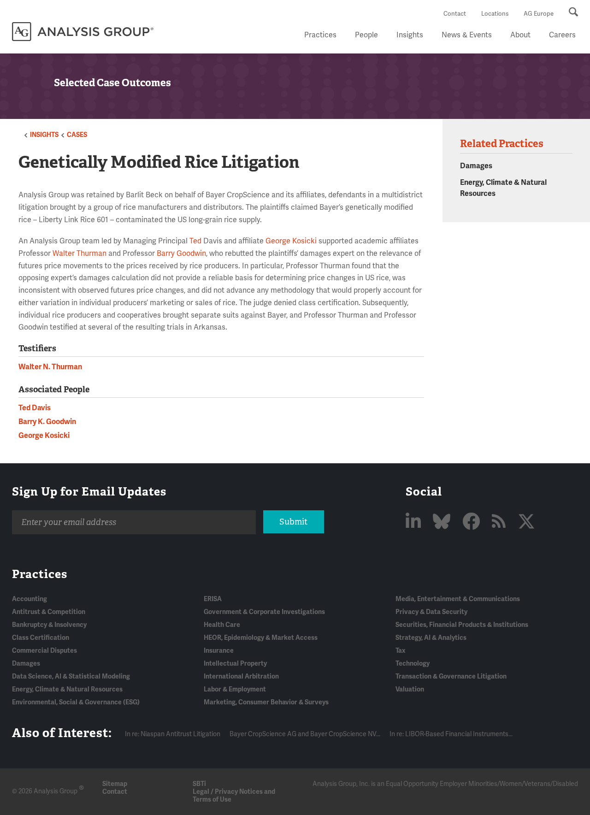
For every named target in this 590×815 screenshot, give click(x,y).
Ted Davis (34, 408)
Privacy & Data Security (431, 612)
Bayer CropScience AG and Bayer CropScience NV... (305, 734)
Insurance (219, 651)
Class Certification (40, 638)
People (366, 35)
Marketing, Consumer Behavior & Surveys (266, 702)
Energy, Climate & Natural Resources (67, 689)
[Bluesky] (443, 522)
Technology (412, 663)
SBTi (199, 784)
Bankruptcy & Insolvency (49, 625)
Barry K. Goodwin (47, 421)
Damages (476, 166)
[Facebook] (473, 522)
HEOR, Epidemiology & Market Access (261, 638)
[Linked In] (415, 522)
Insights (409, 35)
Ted (195, 241)
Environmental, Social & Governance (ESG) (76, 702)
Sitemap (114, 784)
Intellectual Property (235, 663)
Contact (454, 14)
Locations (494, 14)
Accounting (29, 599)
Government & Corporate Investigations (264, 612)
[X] (526, 522)
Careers (562, 35)
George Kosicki (291, 241)
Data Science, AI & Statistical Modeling (71, 676)
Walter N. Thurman (50, 367)
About (520, 35)
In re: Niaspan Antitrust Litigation (172, 734)
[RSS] (500, 522)
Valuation (409, 689)
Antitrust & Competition (48, 612)
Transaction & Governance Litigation (451, 676)
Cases (77, 135)
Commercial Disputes (44, 651)
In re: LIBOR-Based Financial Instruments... (451, 734)
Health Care (222, 625)
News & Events (467, 35)
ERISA (213, 599)
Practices (320, 35)
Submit (293, 522)
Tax (400, 651)
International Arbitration (241, 676)
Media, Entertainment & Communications (457, 599)
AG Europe (539, 14)
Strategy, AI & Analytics (430, 638)
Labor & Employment (235, 689)
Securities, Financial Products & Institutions (461, 625)
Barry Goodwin (181, 253)
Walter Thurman (79, 253)
